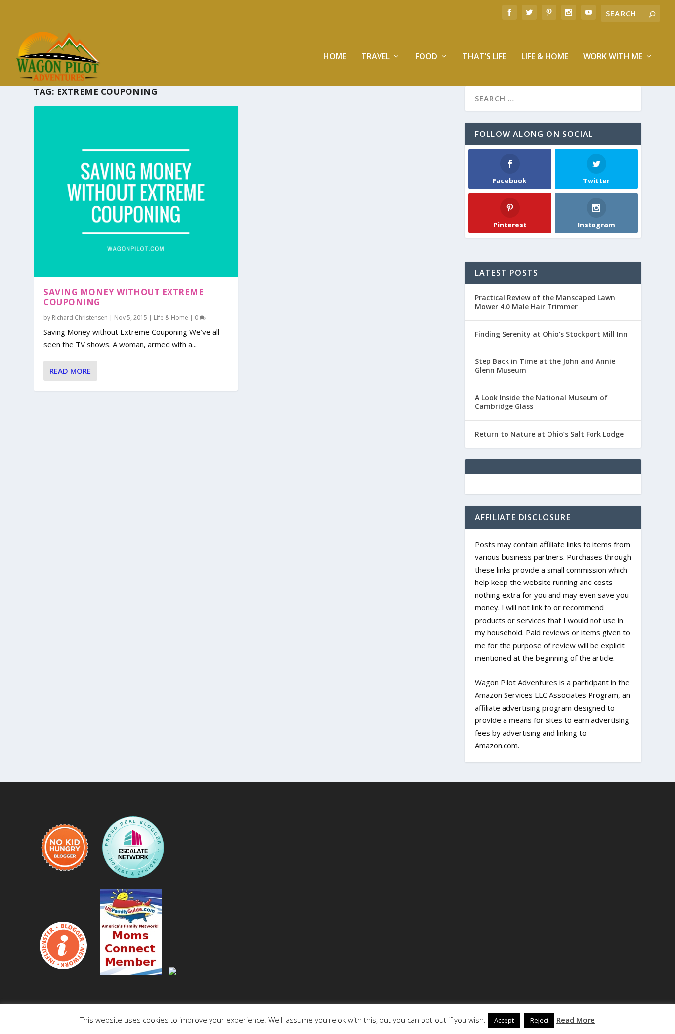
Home (334, 57)
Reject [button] (539, 1020)
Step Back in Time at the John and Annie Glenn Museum (545, 366)
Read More (70, 371)
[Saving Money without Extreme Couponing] (135, 191)
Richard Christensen (80, 318)
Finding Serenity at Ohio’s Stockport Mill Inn (551, 334)
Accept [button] (504, 1020)
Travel (375, 57)
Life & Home (544, 57)
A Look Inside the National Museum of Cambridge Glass (541, 402)
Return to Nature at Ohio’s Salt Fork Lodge (549, 434)
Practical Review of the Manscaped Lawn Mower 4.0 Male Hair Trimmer (545, 302)
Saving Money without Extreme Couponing (123, 297)
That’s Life (484, 57)
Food (426, 57)
